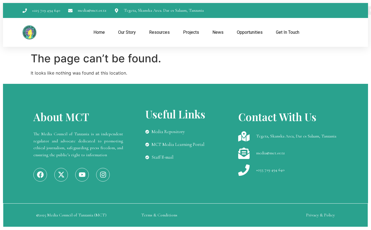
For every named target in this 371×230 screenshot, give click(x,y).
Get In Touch (287, 32)
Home (99, 32)
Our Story (127, 32)
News (218, 32)
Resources (159, 32)
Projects (191, 32)
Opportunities (250, 32)
